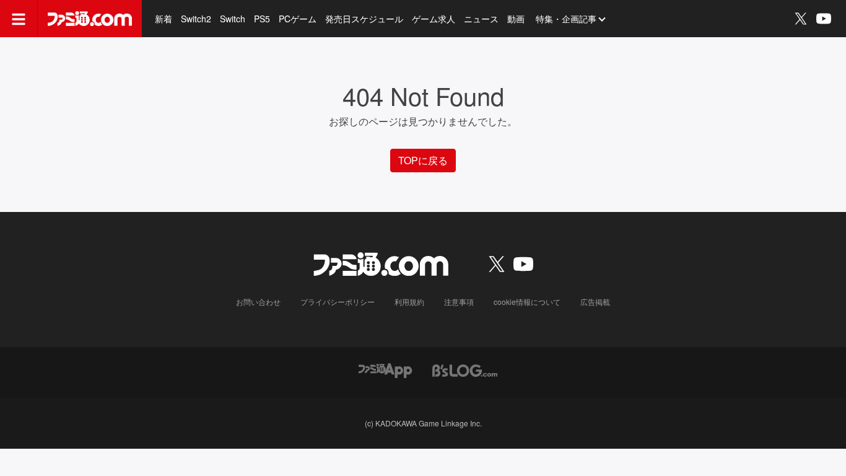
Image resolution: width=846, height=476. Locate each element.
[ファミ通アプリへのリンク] (385, 369)
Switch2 (196, 18)
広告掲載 (595, 301)
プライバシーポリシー (337, 301)
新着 (163, 18)
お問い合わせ (258, 301)
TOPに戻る (423, 160)
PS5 (262, 18)
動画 (516, 18)
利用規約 (409, 301)
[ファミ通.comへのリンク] (90, 18)
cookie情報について (527, 301)
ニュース (481, 18)
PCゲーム (297, 18)
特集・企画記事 (566, 18)
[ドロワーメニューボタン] (18, 18)
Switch (232, 18)
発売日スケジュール (364, 18)
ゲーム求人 (433, 18)
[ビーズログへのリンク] (464, 369)
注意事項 (459, 301)
